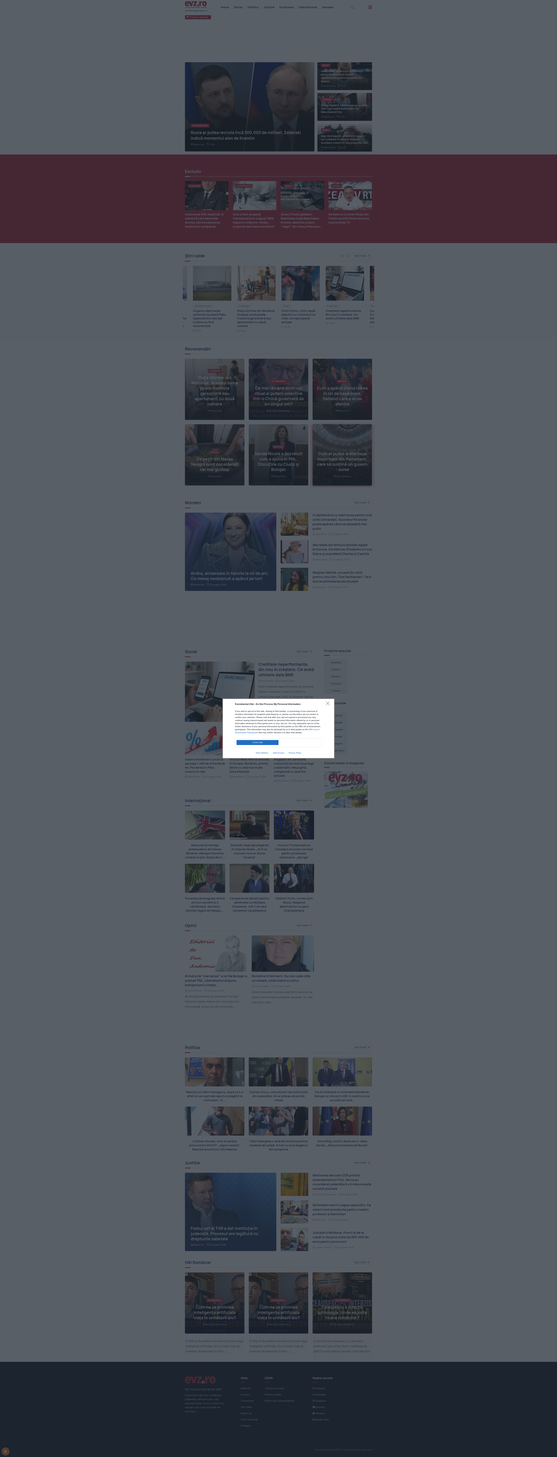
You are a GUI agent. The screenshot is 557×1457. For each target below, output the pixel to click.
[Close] (328, 704)
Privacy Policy (295, 753)
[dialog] (278, 728)
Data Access (278, 753)
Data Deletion (262, 753)
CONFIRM (257, 742)
